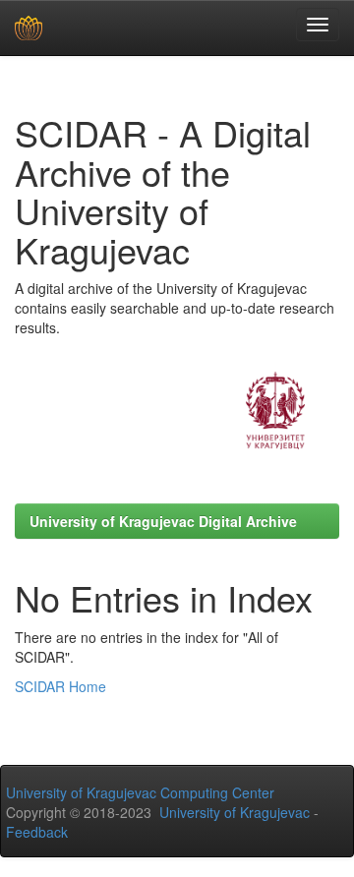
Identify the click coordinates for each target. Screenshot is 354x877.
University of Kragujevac (234, 812)
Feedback (37, 832)
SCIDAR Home (60, 686)
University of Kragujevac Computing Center (140, 792)
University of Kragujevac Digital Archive (163, 521)
